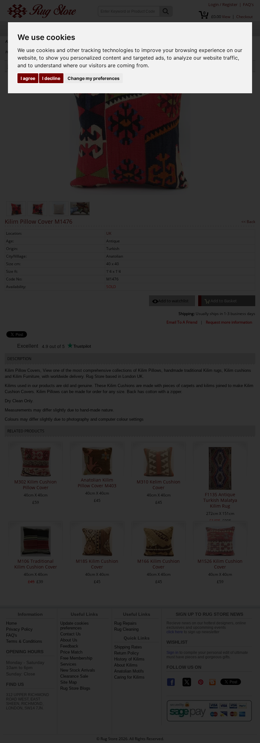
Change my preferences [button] (94, 78)
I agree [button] (28, 78)
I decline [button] (51, 78)
